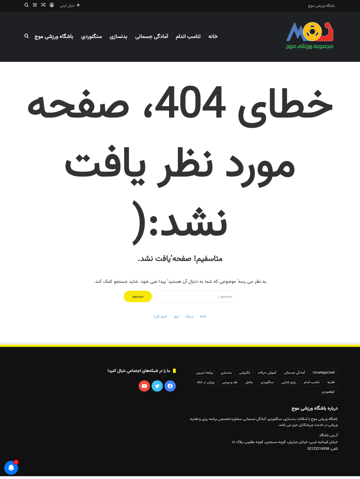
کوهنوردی (328, 391)
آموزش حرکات (267, 372)
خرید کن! (160, 316)
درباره (190, 316)
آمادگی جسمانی (151, 36)
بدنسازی (118, 36)
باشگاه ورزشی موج (321, 6)
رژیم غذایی (289, 382)
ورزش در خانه (205, 382)
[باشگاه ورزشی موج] (310, 36)
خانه (213, 36)
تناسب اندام (188, 36)
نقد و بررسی (229, 382)
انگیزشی (244, 372)
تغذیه (331, 382)
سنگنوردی (91, 36)
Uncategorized (324, 372)
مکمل (249, 382)
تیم (176, 316)
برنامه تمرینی (204, 372)
